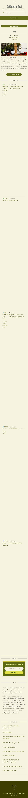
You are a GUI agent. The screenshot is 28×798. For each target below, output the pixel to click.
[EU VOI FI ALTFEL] (5, 254)
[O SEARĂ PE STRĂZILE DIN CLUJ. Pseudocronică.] (5, 139)
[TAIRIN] (14, 49)
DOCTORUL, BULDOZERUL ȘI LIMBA (12, 766)
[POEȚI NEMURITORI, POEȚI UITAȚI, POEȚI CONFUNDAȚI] (5, 368)
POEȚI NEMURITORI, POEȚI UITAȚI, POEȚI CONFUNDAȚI (16, 316)
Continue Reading (13, 74)
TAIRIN (14, 32)
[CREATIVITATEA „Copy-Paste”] (5, 482)
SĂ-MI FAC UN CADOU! (9, 756)
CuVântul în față (14, 6)
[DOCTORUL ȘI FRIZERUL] (5, 596)
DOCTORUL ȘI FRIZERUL (15, 543)
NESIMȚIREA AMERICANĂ (9, 771)
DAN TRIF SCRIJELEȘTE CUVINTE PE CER (13, 751)
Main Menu (13, 18)
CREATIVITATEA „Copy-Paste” (17, 429)
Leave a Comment (15, 37)
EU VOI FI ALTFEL (13, 201)
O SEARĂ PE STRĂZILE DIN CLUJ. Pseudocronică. (16, 88)
